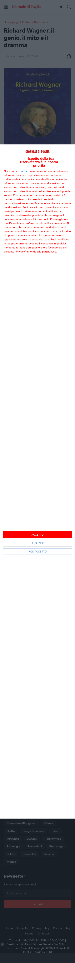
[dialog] (37, 481)
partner (24, 171)
